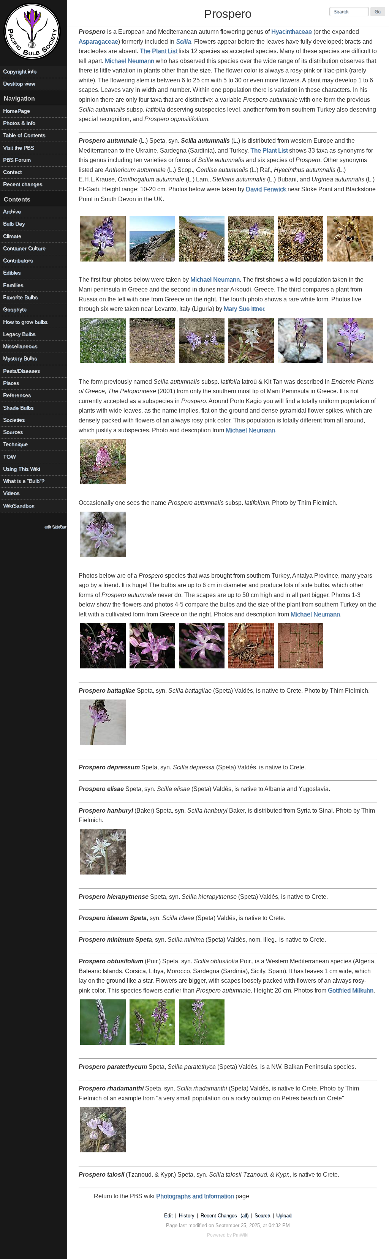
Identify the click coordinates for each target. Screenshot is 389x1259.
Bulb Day (14, 224)
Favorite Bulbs (20, 297)
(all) (244, 1215)
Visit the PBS (18, 148)
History (186, 1215)
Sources (13, 432)
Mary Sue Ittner (244, 309)
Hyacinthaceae (291, 31)
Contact (12, 172)
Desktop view (19, 84)
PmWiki (240, 1235)
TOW (9, 457)
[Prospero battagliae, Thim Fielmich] (103, 745)
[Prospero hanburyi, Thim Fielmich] (103, 875)
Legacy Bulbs (19, 334)
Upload (283, 1215)
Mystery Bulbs (20, 358)
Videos (11, 493)
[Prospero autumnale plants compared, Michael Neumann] (301, 669)
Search (262, 1215)
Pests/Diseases (21, 371)
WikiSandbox (18, 506)
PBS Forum (17, 160)
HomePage (16, 111)
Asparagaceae (98, 41)
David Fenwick (266, 189)
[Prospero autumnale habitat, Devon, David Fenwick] (152, 262)
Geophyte (15, 309)
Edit (168, 1215)
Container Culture (24, 248)
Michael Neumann (129, 61)
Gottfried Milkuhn (350, 990)
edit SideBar (55, 527)
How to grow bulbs (25, 322)
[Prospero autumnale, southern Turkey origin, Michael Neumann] (103, 669)
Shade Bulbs (18, 408)
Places (11, 383)
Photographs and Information (195, 1196)
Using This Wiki (21, 469)
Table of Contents (24, 135)
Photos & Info (19, 123)
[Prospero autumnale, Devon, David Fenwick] (103, 262)
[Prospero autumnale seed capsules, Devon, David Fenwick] (350, 262)
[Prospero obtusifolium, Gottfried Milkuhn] (103, 1045)
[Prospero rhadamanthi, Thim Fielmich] (103, 1153)
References (17, 395)
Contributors (18, 260)
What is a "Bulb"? (23, 481)
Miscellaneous (20, 346)
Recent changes (22, 184)
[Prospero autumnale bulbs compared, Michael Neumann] (251, 669)
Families (13, 285)
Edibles (12, 273)
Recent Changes (219, 1215)
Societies (14, 420)
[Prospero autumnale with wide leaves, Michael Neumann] (103, 485)
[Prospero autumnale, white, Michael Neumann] (251, 364)
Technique (15, 444)
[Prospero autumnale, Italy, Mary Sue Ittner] (301, 364)
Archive (12, 211)
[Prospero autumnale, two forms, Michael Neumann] (202, 364)
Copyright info (19, 71)
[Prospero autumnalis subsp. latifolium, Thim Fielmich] (103, 558)
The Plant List (158, 51)
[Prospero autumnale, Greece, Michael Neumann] (103, 364)
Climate (12, 236)
